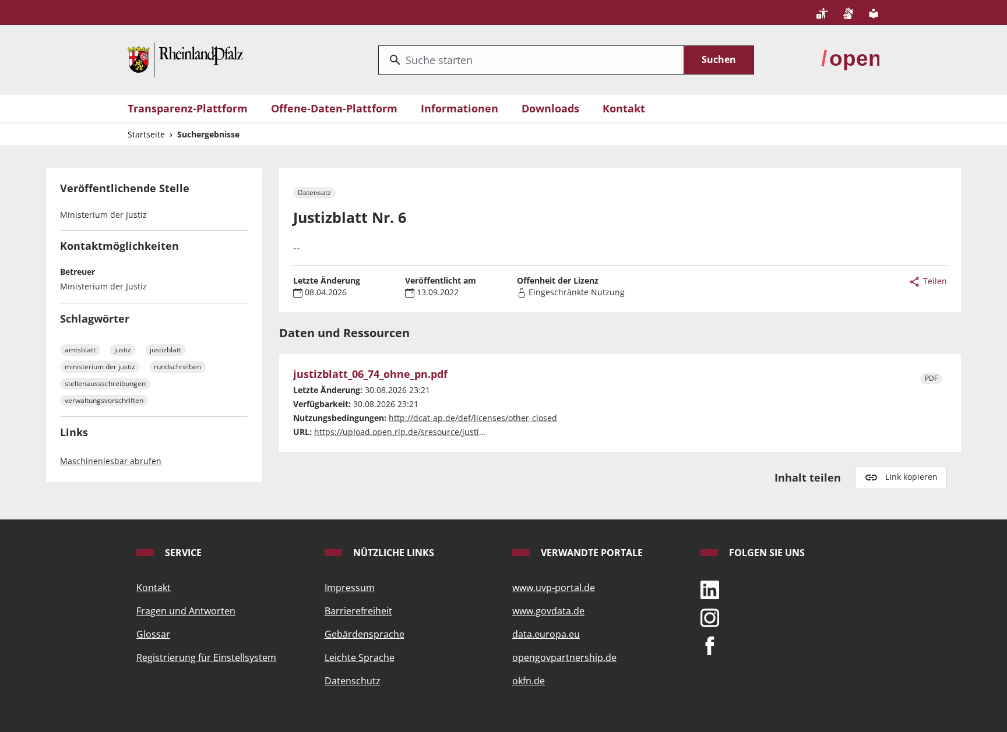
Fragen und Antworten (185, 610)
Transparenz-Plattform (188, 108)
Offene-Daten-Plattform (334, 108)
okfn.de (528, 680)
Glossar (153, 634)
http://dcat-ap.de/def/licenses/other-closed (473, 417)
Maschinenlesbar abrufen (110, 460)
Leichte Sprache (360, 657)
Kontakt (624, 108)
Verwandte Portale (590, 552)
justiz (122, 350)
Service (182, 552)
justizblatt (165, 350)
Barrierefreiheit (358, 610)
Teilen (934, 281)
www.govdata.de (548, 610)
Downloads (550, 108)
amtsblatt (80, 350)
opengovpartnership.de (564, 657)
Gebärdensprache (364, 634)
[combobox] (531, 60)
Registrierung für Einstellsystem (206, 657)
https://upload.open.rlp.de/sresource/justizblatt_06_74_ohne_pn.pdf (447, 431)
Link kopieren (911, 476)
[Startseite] (185, 59)
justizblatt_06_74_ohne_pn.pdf (370, 374)
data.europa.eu (546, 634)
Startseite (146, 134)
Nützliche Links (392, 552)
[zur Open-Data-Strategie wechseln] (850, 59)
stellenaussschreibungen (105, 383)
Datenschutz (353, 680)
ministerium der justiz (100, 367)
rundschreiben (177, 367)
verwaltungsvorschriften (104, 400)
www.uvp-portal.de (553, 587)
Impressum (350, 587)
